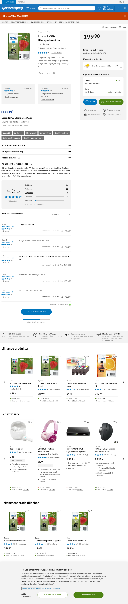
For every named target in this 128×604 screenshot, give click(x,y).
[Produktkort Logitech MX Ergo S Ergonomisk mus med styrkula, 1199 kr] (106, 431)
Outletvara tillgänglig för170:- (95, 53)
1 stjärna (28, 200)
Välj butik (27, 401)
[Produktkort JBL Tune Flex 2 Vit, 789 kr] (21, 431)
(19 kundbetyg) (112, 389)
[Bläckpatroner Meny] (45, 22)
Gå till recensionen (11, 97)
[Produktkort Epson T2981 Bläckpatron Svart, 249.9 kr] (17, 522)
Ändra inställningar (26, 595)
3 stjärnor (29, 193)
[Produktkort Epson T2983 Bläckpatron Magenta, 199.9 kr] (48, 522)
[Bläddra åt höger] (123, 381)
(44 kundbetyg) (27, 452)
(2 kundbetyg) (111, 455)
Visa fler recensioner (36, 312)
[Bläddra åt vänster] (5, 381)
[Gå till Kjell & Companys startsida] (13, 8)
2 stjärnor (29, 196)
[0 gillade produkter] (119, 8)
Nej (67, 231)
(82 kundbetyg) (55, 389)
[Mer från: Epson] (7, 113)
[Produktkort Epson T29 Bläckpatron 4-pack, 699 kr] (21, 365)
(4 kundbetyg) (83, 455)
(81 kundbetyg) (21, 544)
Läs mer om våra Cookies (31, 588)
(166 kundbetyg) (15, 389)
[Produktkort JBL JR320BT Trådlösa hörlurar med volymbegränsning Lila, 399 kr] (49, 431)
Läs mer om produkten (47, 73)
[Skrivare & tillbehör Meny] (29, 22)
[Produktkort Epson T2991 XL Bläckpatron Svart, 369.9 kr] (49, 365)
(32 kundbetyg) (84, 544)
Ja (62, 231)
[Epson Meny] (53, 22)
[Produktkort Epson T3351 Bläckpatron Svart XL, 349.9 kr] (106, 365)
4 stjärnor (29, 189)
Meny (32, 8)
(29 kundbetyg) (52, 544)
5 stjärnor (29, 185)
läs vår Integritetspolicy (51, 588)
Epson (48, 44)
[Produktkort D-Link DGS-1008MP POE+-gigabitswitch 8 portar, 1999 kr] (78, 431)
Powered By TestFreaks (59, 304)
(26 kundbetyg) (84, 389)
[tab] (9, 2)
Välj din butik (89, 92)
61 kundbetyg (57, 53)
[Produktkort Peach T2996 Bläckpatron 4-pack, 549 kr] (78, 365)
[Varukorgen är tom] (125, 8)
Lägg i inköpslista (111, 27)
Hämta (92, 102)
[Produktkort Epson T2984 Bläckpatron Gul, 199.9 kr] (80, 522)
